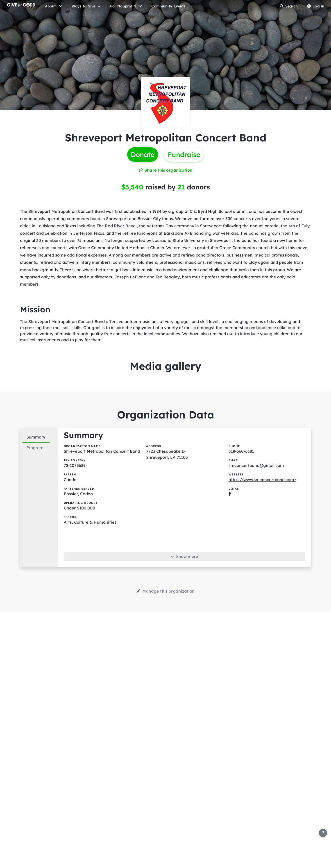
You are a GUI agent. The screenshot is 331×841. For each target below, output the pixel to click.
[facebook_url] (230, 493)
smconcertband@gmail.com (256, 465)
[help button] (323, 833)
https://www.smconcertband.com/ (262, 479)
